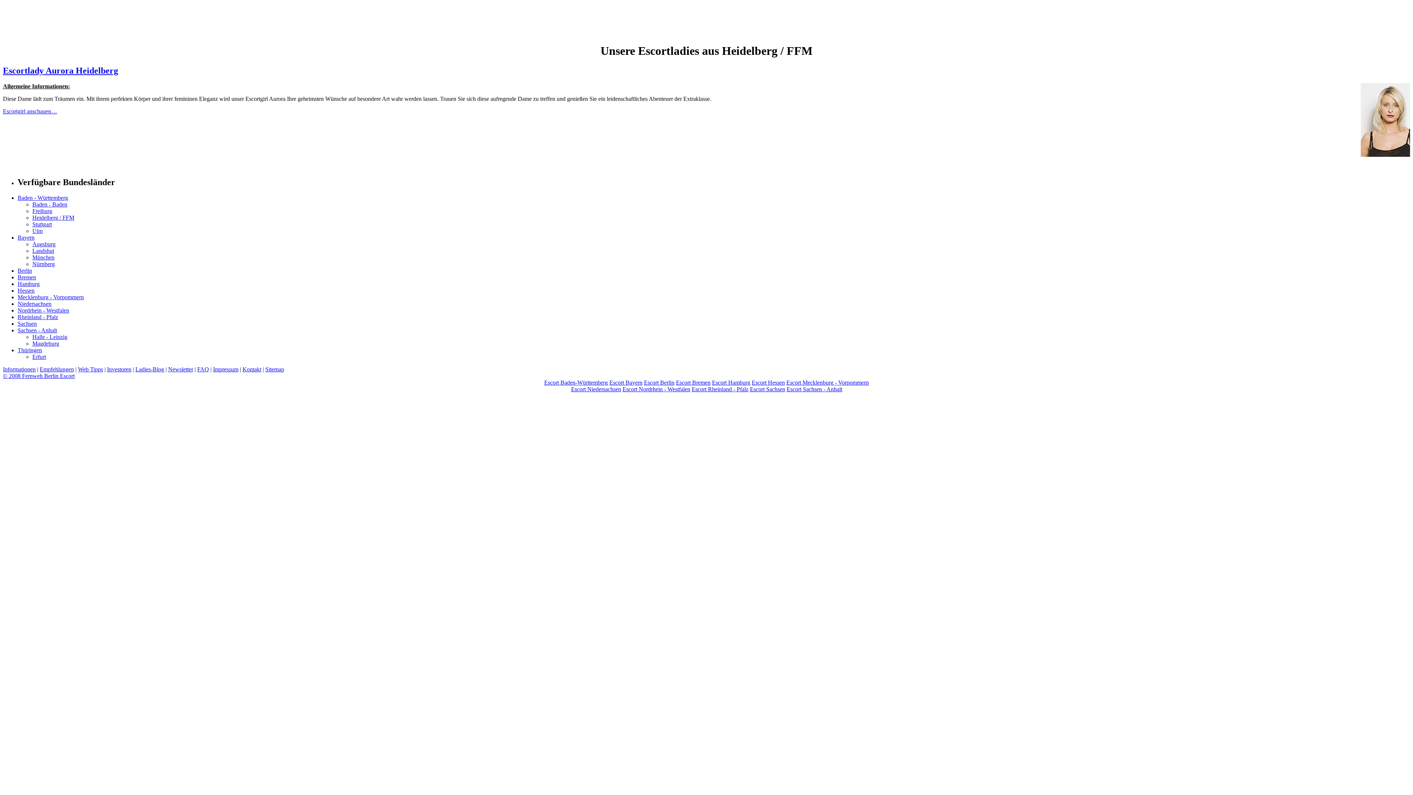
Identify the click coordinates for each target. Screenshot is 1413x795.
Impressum (225, 369)
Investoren (119, 369)
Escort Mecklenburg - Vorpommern (827, 382)
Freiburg (42, 211)
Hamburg (29, 284)
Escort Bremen (693, 382)
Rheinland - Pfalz (38, 317)
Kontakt (251, 369)
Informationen (19, 369)
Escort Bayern (625, 382)
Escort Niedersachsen (596, 389)
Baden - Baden (49, 204)
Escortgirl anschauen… (30, 111)
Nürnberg (43, 264)
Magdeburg (45, 343)
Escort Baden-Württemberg (576, 382)
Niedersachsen (35, 304)
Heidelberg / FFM (53, 218)
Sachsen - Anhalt (37, 330)
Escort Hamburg (731, 382)
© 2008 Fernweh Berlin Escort (39, 376)
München (43, 257)
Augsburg (44, 244)
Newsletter (180, 369)
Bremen (27, 277)
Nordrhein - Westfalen (43, 310)
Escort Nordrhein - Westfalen (656, 389)
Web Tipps (90, 369)
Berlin (25, 271)
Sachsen (27, 324)
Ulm (37, 231)
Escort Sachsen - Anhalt (814, 389)
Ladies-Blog (149, 369)
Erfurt (39, 357)
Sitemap (274, 369)
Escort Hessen (768, 382)
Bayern (26, 237)
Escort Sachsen (767, 389)
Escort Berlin (659, 382)
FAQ (203, 369)
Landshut (43, 251)
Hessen (26, 290)
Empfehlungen (57, 369)
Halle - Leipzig (49, 337)
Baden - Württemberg (43, 198)
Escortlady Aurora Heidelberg (60, 70)
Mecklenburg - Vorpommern (51, 297)
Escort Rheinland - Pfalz (720, 389)
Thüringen (30, 350)
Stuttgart (42, 224)
